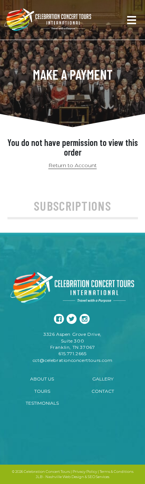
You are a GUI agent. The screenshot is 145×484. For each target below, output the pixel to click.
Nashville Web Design (64, 477)
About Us (42, 379)
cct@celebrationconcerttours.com (73, 360)
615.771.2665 (72, 353)
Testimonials (42, 403)
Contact (102, 391)
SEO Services (98, 477)
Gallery (102, 379)
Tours (42, 391)
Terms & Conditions (116, 471)
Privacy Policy (84, 471)
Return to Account (72, 165)
